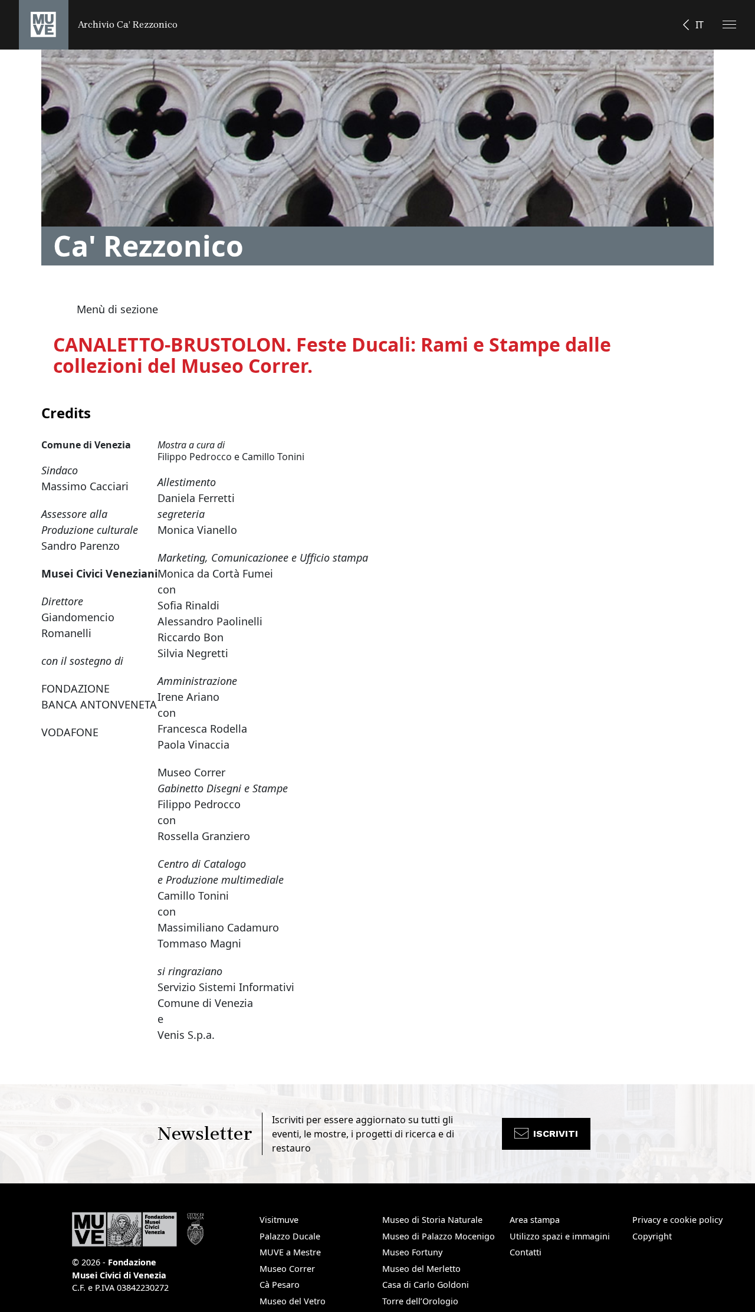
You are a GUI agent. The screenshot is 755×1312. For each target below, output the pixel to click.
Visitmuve (279, 1219)
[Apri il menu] (729, 24)
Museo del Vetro (293, 1301)
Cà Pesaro (280, 1284)
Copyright (652, 1236)
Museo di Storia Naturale (432, 1219)
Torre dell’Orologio (420, 1301)
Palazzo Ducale (290, 1236)
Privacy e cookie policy (677, 1219)
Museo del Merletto (421, 1268)
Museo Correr (287, 1268)
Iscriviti (555, 1133)
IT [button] (699, 24)
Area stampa (535, 1219)
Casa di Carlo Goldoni (425, 1284)
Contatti (525, 1252)
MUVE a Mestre (290, 1252)
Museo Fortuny (412, 1252)
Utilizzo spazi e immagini (560, 1236)
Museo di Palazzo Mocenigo (438, 1236)
